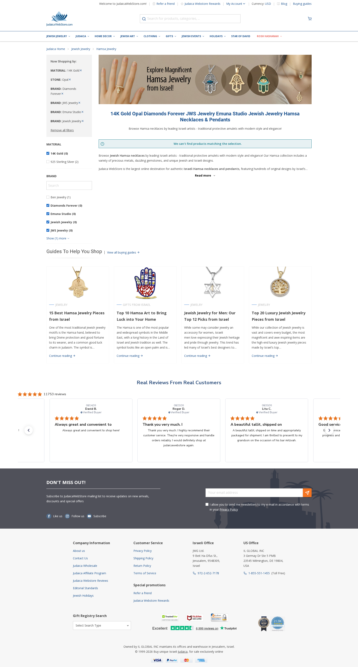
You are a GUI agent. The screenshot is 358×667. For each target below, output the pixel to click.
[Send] (307, 492)
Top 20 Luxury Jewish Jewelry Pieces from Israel (278, 316)
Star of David (240, 36)
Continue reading (61, 356)
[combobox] (190, 18)
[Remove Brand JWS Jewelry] (79, 103)
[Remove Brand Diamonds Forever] (62, 94)
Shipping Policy (143, 558)
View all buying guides (122, 252)
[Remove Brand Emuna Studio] (82, 112)
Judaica (81, 36)
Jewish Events (191, 36)
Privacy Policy (229, 509)
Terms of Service (144, 573)
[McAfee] (194, 617)
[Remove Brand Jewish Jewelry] (82, 121)
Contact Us (80, 558)
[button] (28, 430)
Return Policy (142, 566)
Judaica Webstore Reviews (90, 581)
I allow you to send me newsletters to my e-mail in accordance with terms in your (259, 506)
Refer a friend (165, 4)
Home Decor (103, 36)
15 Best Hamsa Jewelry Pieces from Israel (76, 316)
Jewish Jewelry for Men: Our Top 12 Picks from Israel (210, 316)
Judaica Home (55, 49)
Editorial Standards (85, 588)
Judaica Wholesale (85, 566)
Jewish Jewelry (56, 36)
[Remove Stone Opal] (69, 80)
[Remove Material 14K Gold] (80, 70)
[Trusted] (170, 617)
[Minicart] (310, 19)
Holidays (216, 36)
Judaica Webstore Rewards (202, 4)
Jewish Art (127, 36)
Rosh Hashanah (268, 36)
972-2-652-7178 (208, 573)
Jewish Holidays (83, 595)
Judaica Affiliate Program (89, 573)
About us (79, 551)
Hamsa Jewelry (106, 49)
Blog (284, 3)
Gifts (169, 36)
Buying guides (302, 3)
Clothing (150, 36)
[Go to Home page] (59, 18)
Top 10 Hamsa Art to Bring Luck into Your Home (142, 316)
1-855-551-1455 (259, 573)
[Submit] (144, 19)
